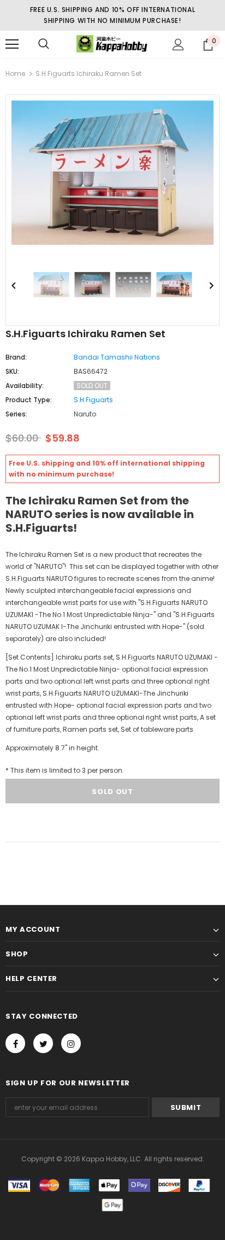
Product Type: (28, 399)
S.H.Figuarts (93, 399)
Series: (16, 414)
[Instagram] (71, 1043)
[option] (112, 173)
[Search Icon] (43, 44)
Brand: (16, 357)
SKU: (12, 371)
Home (15, 73)
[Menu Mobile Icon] (12, 44)
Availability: (24, 385)
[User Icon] (178, 44)
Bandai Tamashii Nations (117, 357)
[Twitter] (43, 1043)
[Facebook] (15, 1043)
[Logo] (112, 43)
